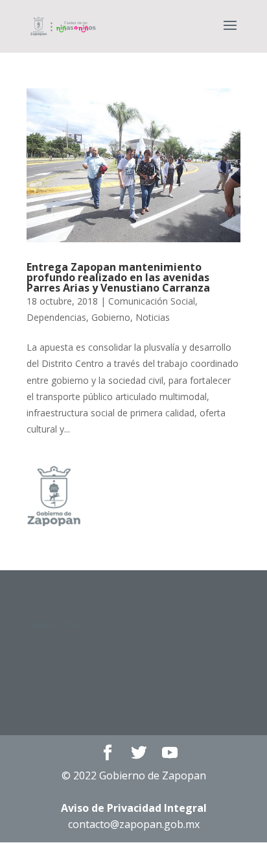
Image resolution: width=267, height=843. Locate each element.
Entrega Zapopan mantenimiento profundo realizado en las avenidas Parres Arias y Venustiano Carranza (118, 277)
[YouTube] (170, 753)
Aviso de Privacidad (134, 808)
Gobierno (110, 317)
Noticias (152, 317)
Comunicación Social (151, 301)
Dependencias (56, 317)
